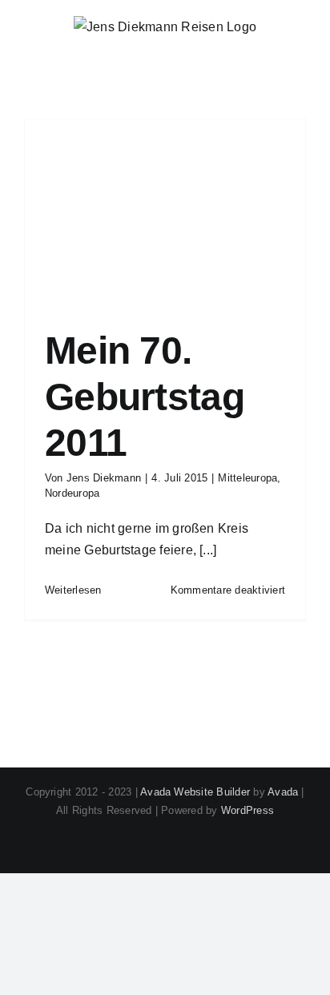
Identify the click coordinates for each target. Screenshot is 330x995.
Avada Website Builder (195, 792)
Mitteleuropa (247, 478)
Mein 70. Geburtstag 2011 (144, 396)
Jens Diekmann (103, 478)
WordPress (247, 810)
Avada (283, 792)
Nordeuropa (72, 493)
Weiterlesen (73, 590)
